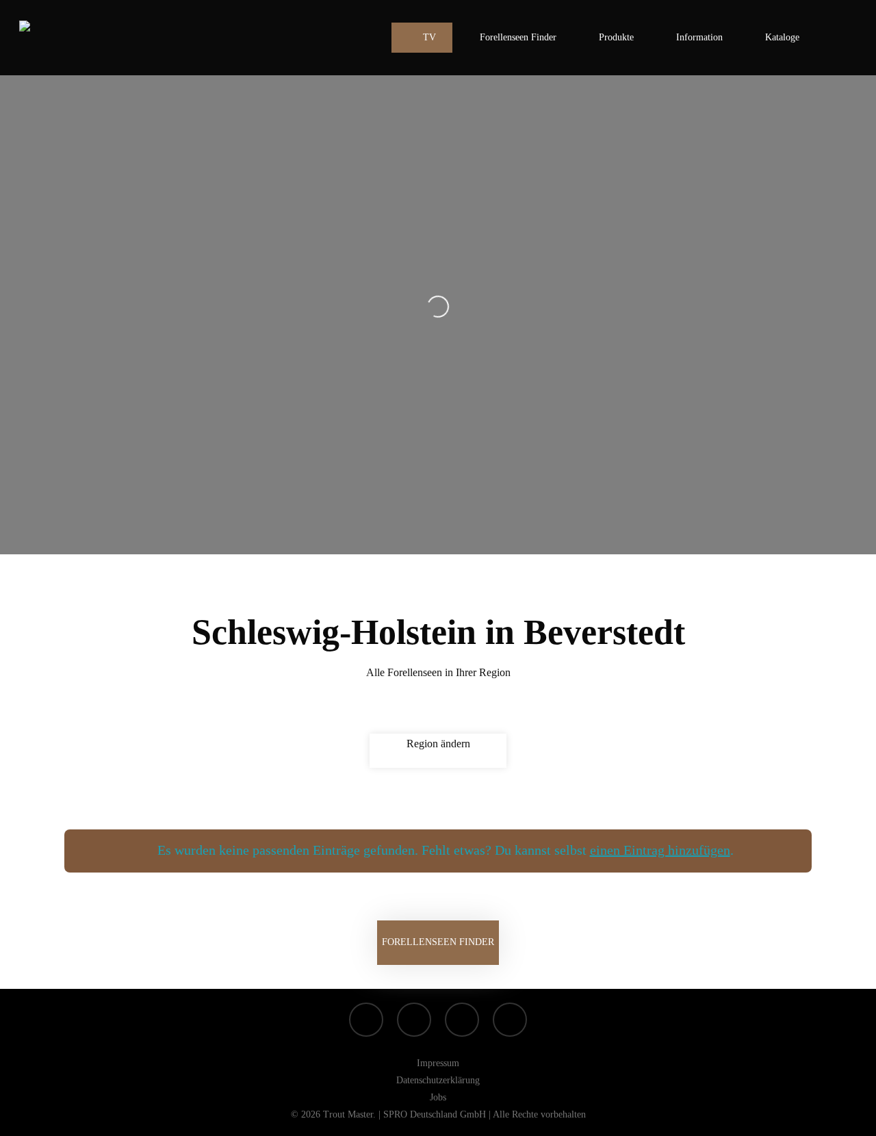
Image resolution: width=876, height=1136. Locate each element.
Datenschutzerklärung (438, 1080)
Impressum (438, 1063)
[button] (438, 942)
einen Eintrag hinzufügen (660, 849)
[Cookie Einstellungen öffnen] (30, 1118)
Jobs (438, 1097)
